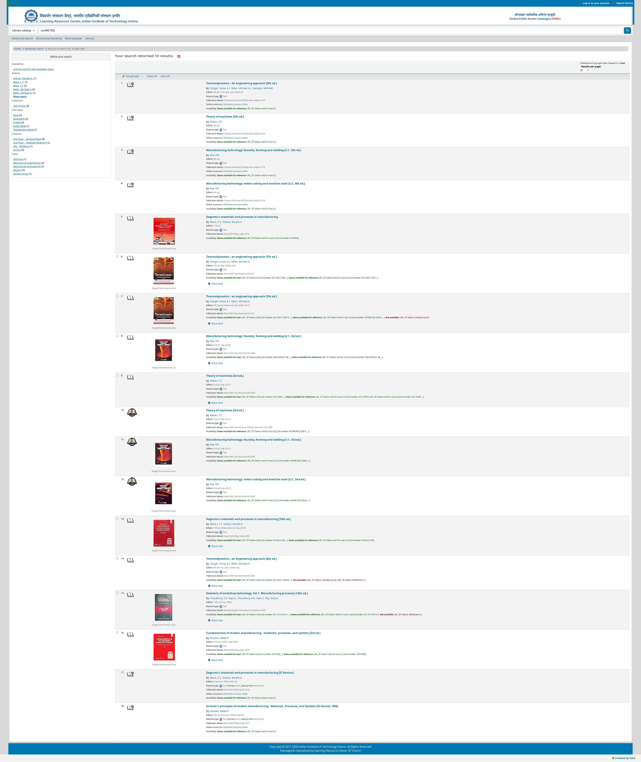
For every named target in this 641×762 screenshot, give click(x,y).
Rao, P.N (214, 155)
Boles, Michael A (22, 89)
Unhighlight (132, 76)
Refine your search (61, 56)
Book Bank (19, 119)
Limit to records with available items (33, 69)
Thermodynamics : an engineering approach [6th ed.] (241, 559)
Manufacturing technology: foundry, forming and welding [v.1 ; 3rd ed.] (253, 336)
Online (17, 150)
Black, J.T (215, 222)
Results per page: (591, 66)
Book (16, 115)
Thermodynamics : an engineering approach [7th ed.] (241, 257)
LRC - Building (21, 146)
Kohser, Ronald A (232, 222)
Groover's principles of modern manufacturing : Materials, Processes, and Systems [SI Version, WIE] (272, 706)
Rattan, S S (216, 381)
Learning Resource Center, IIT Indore (15, 3)
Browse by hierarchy (49, 39)
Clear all (165, 76)
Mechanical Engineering (27, 163)
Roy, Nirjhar (271, 598)
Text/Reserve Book (23, 130)
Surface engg (20, 174)
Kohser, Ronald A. (23, 78)
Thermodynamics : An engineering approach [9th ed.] (241, 83)
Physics (17, 170)
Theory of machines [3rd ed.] (225, 376)
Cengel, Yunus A (219, 88)
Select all (152, 76)
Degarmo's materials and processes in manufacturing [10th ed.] (248, 519)
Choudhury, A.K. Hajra (250, 598)
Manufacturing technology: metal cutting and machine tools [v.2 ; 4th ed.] (255, 183)
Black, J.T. (18, 86)
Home (17, 49)
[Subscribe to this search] (179, 56)
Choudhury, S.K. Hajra (222, 598)
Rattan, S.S (216, 122)
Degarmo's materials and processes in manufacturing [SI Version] (249, 673)
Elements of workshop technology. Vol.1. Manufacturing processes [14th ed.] (257, 593)
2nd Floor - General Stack (27, 139)
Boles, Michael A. (22, 93)
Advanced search (22, 39)
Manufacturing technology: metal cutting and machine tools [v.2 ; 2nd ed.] (255, 479)
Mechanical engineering (27, 166)
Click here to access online (235, 104)
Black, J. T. (18, 82)
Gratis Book (19, 126)
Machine (18, 159)
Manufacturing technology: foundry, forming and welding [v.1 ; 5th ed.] (253, 150)
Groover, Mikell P (219, 638)
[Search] (627, 30)
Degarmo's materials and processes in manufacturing (242, 217)
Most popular (73, 39)
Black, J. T (215, 524)
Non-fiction (19, 106)
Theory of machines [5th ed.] (225, 117)
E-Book (17, 122)
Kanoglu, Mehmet (263, 88)
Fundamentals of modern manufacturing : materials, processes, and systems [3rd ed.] (263, 633)
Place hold (217, 284)
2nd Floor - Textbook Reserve (29, 143)
